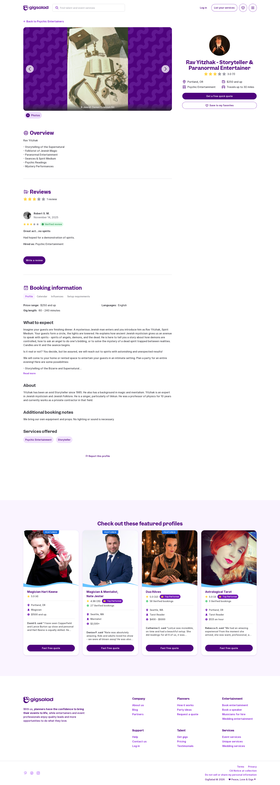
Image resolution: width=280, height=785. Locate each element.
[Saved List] (243, 8)
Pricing (181, 741)
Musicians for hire (233, 714)
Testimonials (185, 746)
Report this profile (99, 456)
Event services (231, 737)
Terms (240, 766)
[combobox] (90, 8)
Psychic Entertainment (201, 87)
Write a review (34, 260)
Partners (138, 714)
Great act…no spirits (36, 231)
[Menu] (253, 8)
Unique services (232, 741)
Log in (203, 7)
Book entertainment (235, 705)
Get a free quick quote (219, 96)
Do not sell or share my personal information (231, 774)
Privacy (252, 766)
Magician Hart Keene (42, 591)
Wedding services (233, 746)
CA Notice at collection (243, 770)
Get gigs (182, 737)
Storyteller (64, 439)
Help (135, 737)
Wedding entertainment (237, 718)
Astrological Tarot (218, 591)
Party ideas (184, 709)
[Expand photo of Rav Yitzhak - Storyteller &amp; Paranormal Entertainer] (219, 45)
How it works (185, 705)
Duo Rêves (153, 591)
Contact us (139, 741)
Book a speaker (232, 709)
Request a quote (187, 714)
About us (138, 705)
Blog (135, 709)
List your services (224, 7)
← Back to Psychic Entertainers (43, 21)
